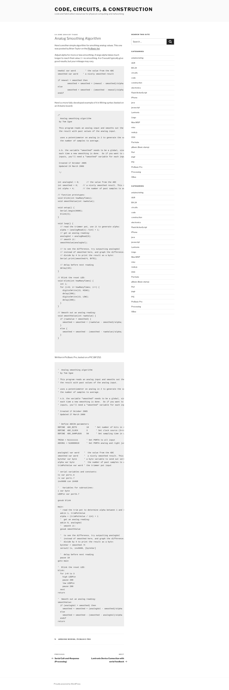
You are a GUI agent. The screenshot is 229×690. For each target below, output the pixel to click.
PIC (133, 162)
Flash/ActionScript (139, 93)
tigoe (75, 35)
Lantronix (135, 112)
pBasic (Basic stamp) (140, 147)
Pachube (135, 142)
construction (136, 83)
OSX (133, 137)
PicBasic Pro (84, 639)
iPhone (134, 97)
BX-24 (134, 68)
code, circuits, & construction (104, 9)
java (133, 102)
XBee (133, 177)
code (133, 78)
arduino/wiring (67, 639)
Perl (133, 152)
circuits (134, 73)
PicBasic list (94, 48)
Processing (136, 172)
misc (133, 127)
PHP (133, 157)
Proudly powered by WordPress (67, 684)
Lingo (133, 117)
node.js (134, 132)
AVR (133, 63)
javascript (135, 107)
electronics (136, 88)
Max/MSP (135, 122)
